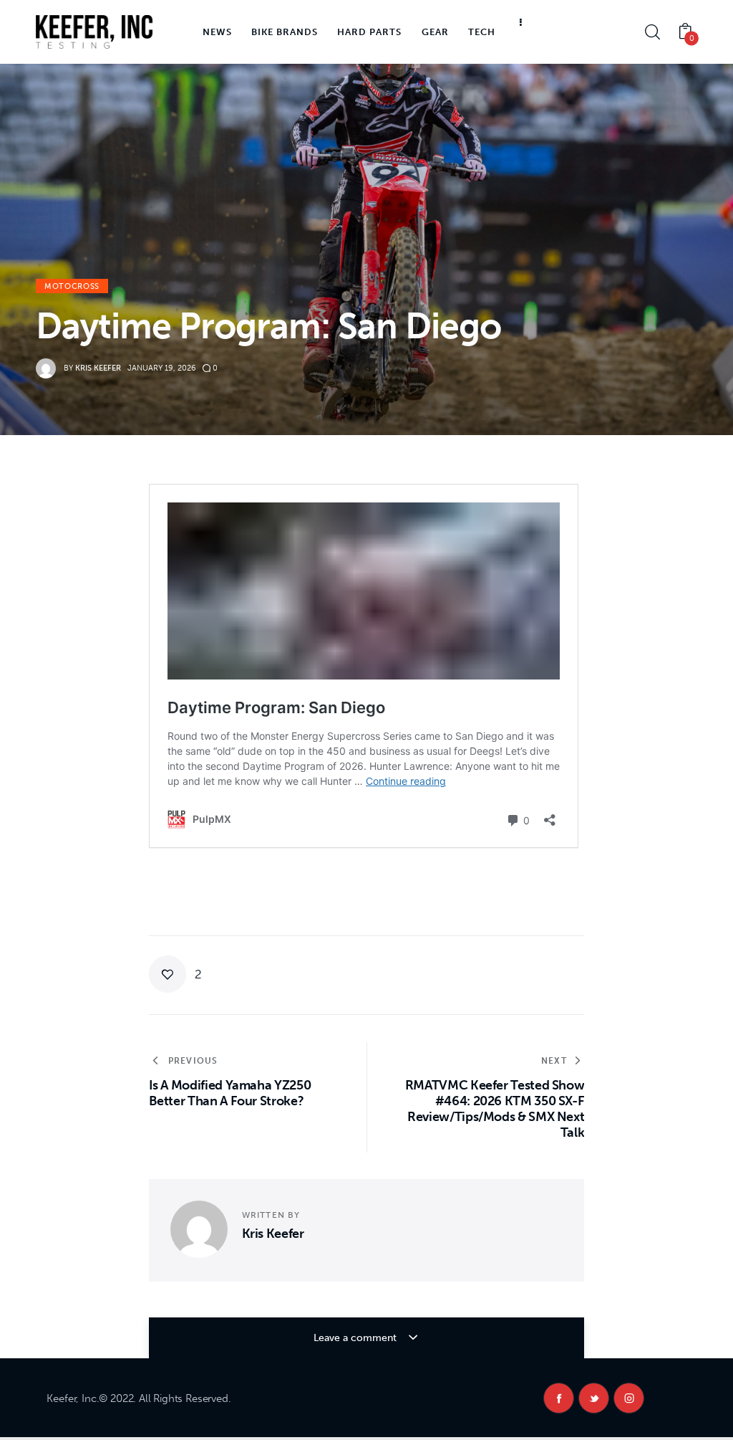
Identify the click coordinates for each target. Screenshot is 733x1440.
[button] (176, 974)
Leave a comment (356, 1338)
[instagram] (628, 1398)
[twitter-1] (593, 1398)
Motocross (71, 286)
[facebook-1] (558, 1398)
